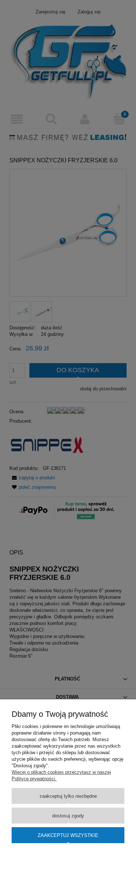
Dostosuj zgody (68, 815)
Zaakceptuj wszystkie (68, 835)
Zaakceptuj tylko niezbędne (68, 796)
